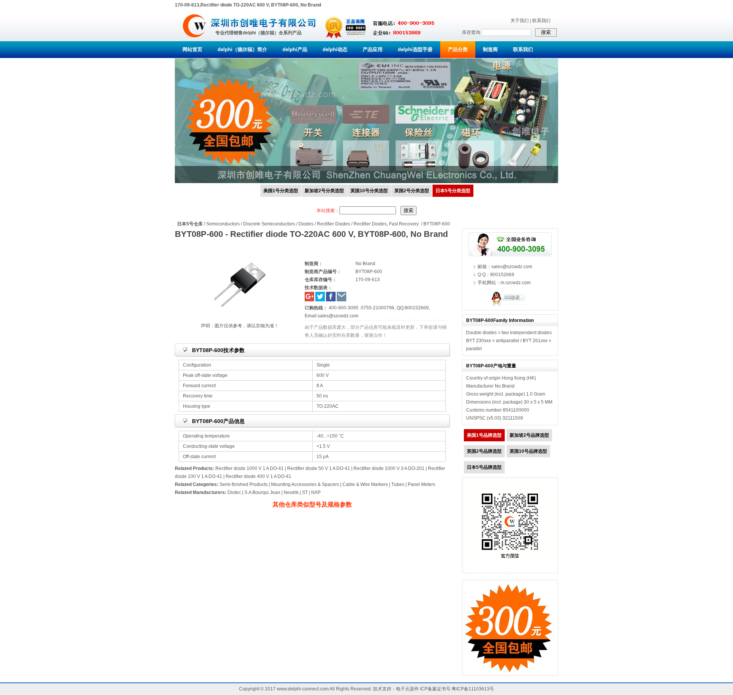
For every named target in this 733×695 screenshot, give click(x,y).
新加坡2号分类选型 (324, 190)
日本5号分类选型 (453, 190)
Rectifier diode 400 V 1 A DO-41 (258, 476)
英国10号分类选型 (369, 190)
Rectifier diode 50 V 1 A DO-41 (318, 468)
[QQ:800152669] (510, 306)
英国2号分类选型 (411, 190)
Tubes (397, 484)
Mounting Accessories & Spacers (305, 484)
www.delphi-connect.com (303, 689)
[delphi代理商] (194, 39)
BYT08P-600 (436, 224)
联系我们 (541, 20)
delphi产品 (295, 49)
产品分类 (458, 49)
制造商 (490, 49)
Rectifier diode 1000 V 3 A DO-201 (389, 468)
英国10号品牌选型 (528, 451)
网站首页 (192, 49)
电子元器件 (407, 689)
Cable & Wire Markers (365, 484)
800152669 (417, 307)
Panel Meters (421, 484)
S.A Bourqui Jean (262, 492)
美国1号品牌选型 (484, 435)
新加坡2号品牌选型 (529, 435)
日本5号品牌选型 (484, 467)
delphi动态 (335, 49)
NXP (316, 492)
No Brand (505, 386)
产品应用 (373, 49)
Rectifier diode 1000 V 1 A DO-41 (249, 468)
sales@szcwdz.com (338, 316)
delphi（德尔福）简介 (242, 49)
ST (305, 492)
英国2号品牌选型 (484, 451)
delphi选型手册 (415, 49)
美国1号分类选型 (280, 190)
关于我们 (519, 20)
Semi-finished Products (244, 484)
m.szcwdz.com (516, 282)
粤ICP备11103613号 (473, 689)
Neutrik (291, 492)
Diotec (234, 492)
